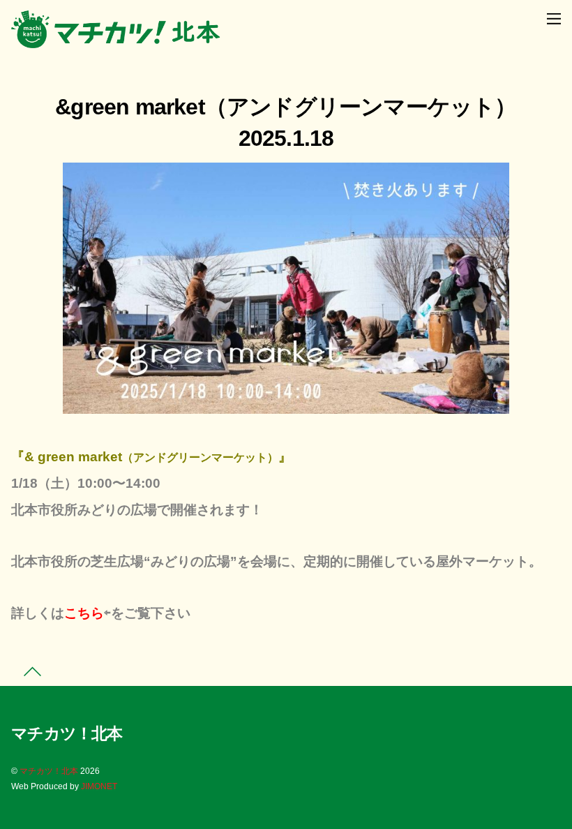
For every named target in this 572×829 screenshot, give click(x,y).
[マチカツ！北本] (115, 42)
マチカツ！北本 (49, 771)
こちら (84, 613)
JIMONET (99, 786)
